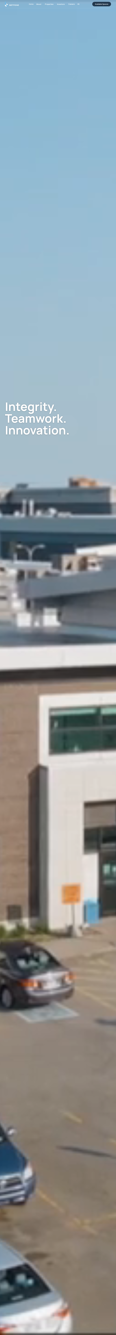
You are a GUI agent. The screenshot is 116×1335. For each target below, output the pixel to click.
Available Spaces (101, 4)
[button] (39, 4)
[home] (12, 4)
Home (31, 4)
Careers (71, 4)
